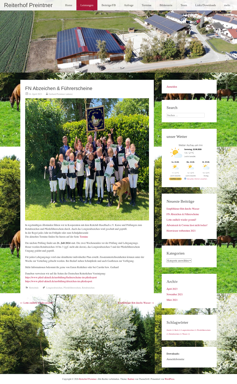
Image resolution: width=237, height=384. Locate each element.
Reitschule (34, 287)
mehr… (228, 5)
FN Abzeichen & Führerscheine (183, 214)
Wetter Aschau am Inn (191, 145)
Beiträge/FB (109, 5)
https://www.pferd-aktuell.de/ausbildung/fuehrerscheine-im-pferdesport (61, 277)
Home (68, 5)
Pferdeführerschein (72, 287)
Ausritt (170, 330)
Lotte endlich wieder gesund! (36, 302)
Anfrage (128, 5)
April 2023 (172, 288)
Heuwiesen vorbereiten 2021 (181, 230)
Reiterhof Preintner (28, 5)
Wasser (186, 334)
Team (184, 5)
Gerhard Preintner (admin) (61, 94)
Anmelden (172, 86)
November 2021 (175, 294)
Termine (146, 5)
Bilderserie (166, 5)
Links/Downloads (205, 5)
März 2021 (172, 299)
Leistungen (86, 5)
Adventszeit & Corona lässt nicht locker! (187, 225)
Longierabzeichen (54, 287)
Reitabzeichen (88, 287)
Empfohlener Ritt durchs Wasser (136, 302)
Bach (178, 330)
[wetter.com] (175, 179)
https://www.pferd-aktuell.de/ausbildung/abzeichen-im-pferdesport (58, 281)
